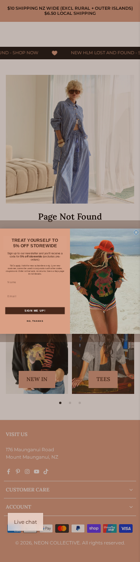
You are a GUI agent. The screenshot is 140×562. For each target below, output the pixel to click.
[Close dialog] (136, 232)
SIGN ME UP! (35, 310)
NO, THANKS (35, 321)
